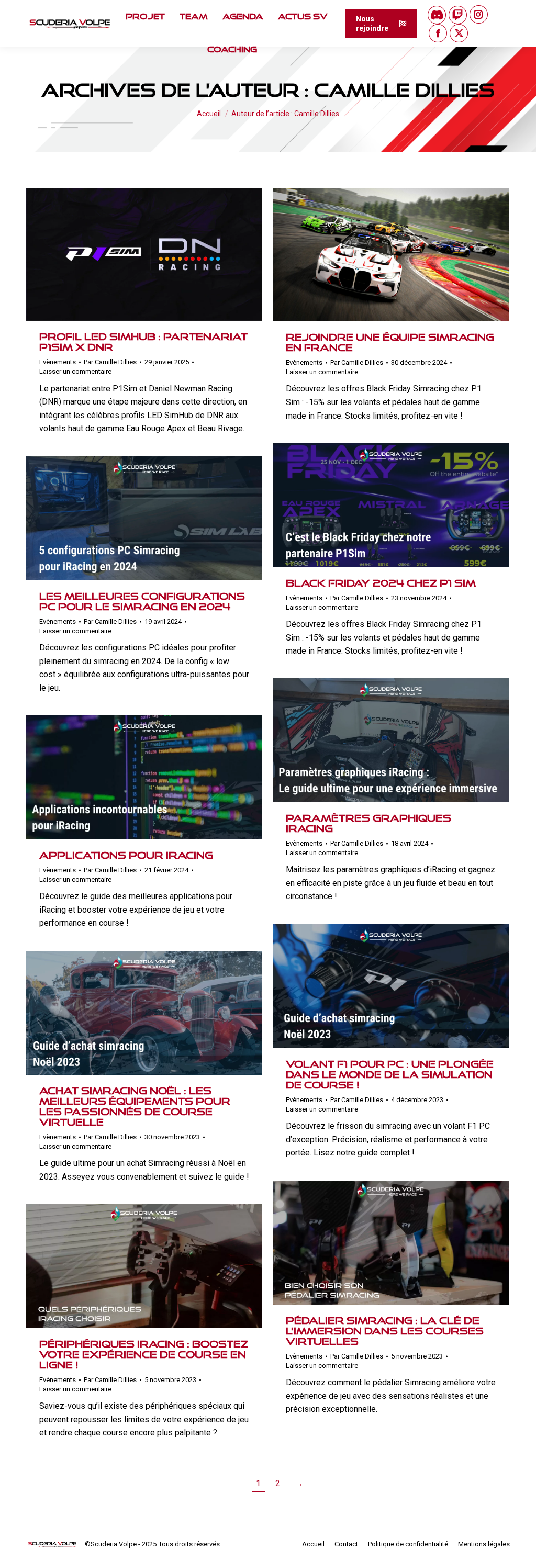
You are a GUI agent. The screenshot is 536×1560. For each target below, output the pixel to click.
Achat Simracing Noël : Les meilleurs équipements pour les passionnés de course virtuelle (134, 1106)
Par (110, 362)
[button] (355, 16)
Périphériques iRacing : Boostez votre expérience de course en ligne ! (143, 1354)
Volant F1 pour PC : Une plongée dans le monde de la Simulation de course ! (390, 1074)
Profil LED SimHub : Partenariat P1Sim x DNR (143, 342)
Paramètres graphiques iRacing (368, 823)
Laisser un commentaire (75, 371)
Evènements (57, 362)
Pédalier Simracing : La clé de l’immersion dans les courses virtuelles (385, 1331)
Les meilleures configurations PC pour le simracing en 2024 (142, 601)
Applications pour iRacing (126, 855)
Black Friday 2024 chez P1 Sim (381, 583)
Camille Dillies (404, 90)
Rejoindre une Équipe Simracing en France (390, 342)
